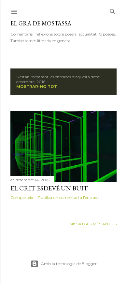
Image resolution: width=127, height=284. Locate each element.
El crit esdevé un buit (49, 188)
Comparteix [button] (21, 197)
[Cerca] (113, 10)
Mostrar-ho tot (36, 86)
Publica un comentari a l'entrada (69, 197)
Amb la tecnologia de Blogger (69, 263)
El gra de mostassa (40, 23)
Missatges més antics (93, 223)
